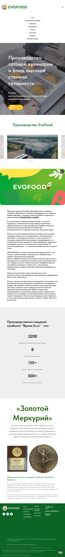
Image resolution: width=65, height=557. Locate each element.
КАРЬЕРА (36, 506)
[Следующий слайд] (62, 79)
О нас (32, 17)
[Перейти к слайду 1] (32, 112)
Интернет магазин (32, 39)
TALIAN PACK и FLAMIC (30, 217)
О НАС (25, 506)
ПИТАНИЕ (26, 511)
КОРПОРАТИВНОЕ (28, 509)
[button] (49, 514)
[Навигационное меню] (62, 7)
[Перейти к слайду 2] (31, 161)
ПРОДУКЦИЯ (26, 514)
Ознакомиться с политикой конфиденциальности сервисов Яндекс (16, 554)
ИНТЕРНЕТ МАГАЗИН (37, 509)
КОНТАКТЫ (37, 515)
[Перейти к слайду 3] (33, 161)
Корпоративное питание (32, 20)
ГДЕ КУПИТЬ (37, 513)
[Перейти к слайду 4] (34, 161)
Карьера (32, 29)
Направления (32, 26)
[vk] (4, 515)
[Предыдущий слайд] (2, 79)
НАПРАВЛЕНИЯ (27, 517)
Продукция (32, 23)
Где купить (32, 33)
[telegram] (7, 515)
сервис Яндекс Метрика (41, 550)
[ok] (11, 515)
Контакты (32, 36)
